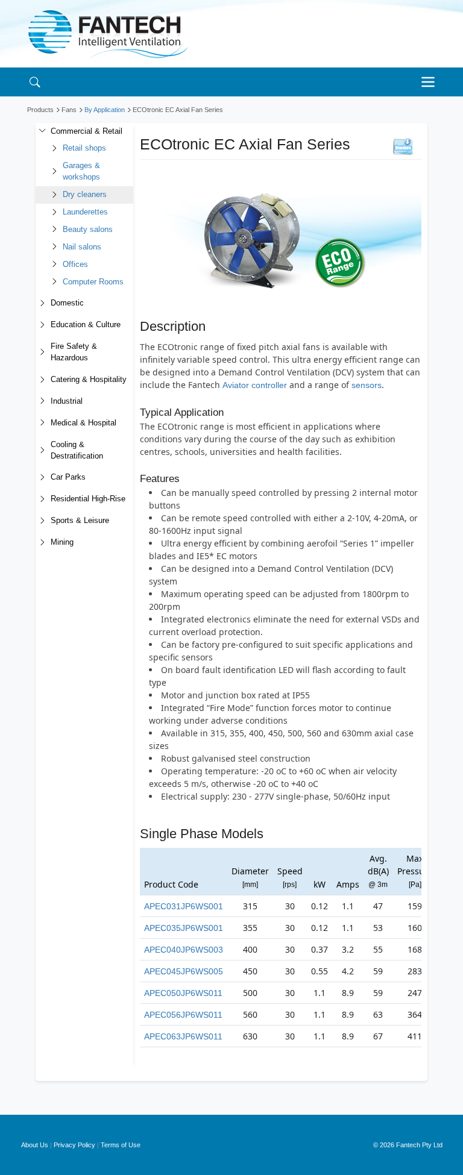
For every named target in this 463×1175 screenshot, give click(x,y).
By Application (104, 109)
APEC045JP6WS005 (183, 971)
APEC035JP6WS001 (183, 928)
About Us (34, 1144)
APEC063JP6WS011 (183, 1036)
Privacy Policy (74, 1144)
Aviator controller (254, 385)
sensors (366, 385)
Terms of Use (120, 1144)
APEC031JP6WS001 (183, 906)
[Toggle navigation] (431, 82)
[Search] (34, 81)
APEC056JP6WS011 (183, 1015)
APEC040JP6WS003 (183, 949)
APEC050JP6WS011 (183, 993)
